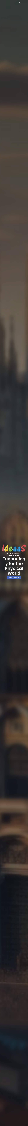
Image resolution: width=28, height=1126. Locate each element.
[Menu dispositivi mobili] (19, 3)
